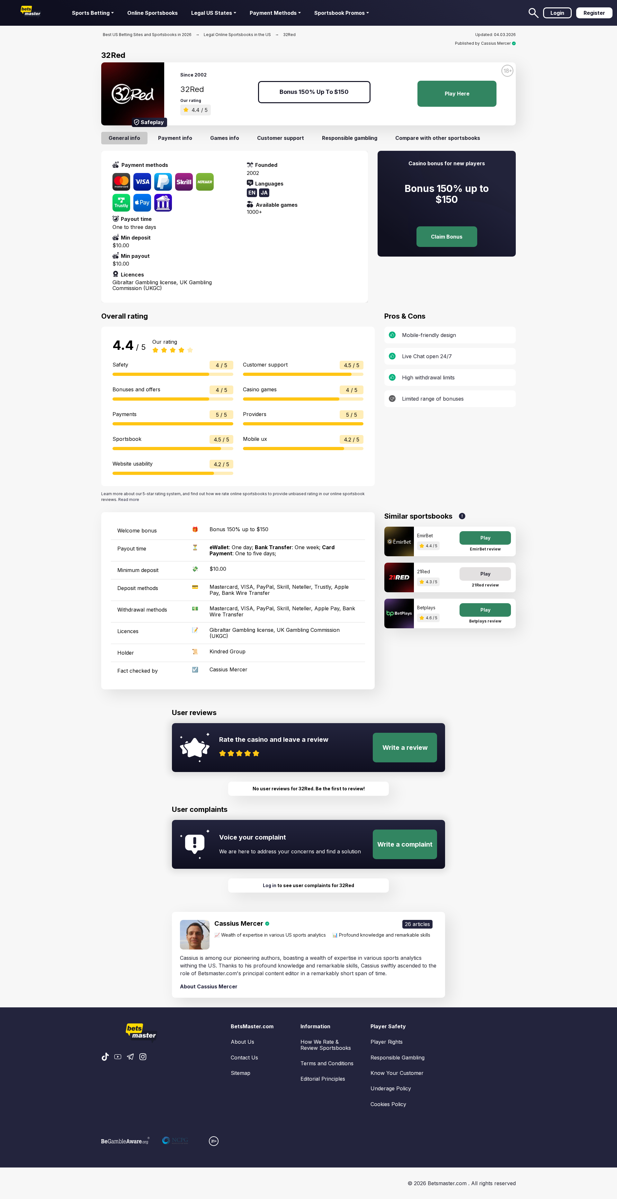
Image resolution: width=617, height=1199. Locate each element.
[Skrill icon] (184, 182)
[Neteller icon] (205, 182)
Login (557, 13)
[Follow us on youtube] (118, 1057)
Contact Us (244, 1057)
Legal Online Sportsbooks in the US (237, 34)
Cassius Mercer (496, 43)
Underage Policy (391, 1088)
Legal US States (211, 13)
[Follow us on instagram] (143, 1057)
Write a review (405, 747)
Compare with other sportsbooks (437, 138)
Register (594, 13)
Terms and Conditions (326, 1063)
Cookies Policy (388, 1104)
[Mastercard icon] (121, 182)
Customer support (280, 138)
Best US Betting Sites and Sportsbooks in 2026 (147, 34)
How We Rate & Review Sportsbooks (325, 1045)
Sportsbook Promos (339, 13)
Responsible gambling (349, 138)
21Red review (485, 585)
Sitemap (240, 1073)
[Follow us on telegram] (130, 1057)
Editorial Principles (322, 1079)
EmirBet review (485, 549)
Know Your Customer (397, 1073)
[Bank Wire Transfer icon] (163, 203)
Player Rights (387, 1042)
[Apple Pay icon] (142, 203)
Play (485, 537)
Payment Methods (273, 13)
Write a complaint (405, 844)
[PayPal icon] (163, 182)
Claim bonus (446, 236)
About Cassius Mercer (208, 986)
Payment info (175, 138)
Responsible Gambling (398, 1057)
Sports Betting (91, 13)
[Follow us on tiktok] (105, 1057)
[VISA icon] (142, 182)
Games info (224, 138)
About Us (242, 1042)
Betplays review (485, 621)
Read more (128, 499)
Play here (457, 93)
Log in (269, 885)
